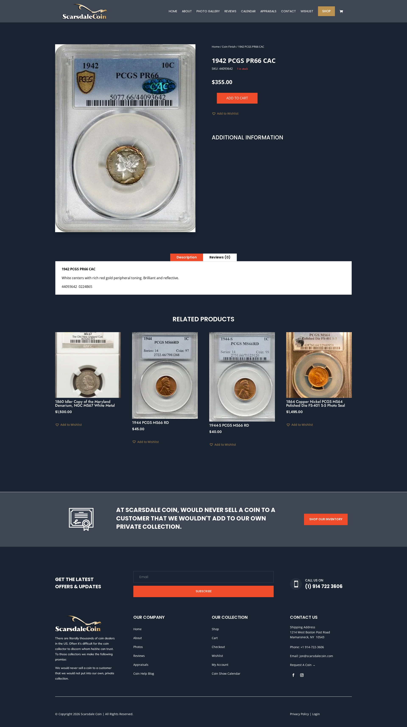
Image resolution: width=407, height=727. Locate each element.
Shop (215, 629)
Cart (215, 638)
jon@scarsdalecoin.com (316, 656)
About (137, 638)
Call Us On (314, 580)
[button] (225, 113)
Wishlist (217, 656)
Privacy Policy (299, 714)
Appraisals (140, 665)
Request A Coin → (302, 665)
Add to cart (237, 98)
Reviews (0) (219, 257)
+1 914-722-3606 (312, 647)
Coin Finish (229, 47)
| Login (314, 714)
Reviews (139, 656)
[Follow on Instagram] (301, 675)
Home (216, 47)
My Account (220, 665)
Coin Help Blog (143, 674)
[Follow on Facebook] (293, 675)
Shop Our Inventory (325, 519)
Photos (138, 647)
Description (187, 257)
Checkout (218, 647)
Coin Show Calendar (226, 674)
